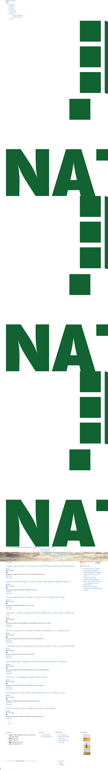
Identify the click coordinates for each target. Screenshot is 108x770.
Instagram (61, 764)
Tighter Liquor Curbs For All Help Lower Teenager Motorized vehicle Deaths (40, 566)
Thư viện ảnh (12, 11)
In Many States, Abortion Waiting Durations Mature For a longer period (92, 574)
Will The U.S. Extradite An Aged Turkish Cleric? (27, 677)
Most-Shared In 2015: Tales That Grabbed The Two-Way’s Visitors (35, 692)
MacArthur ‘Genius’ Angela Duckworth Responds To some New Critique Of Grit (40, 613)
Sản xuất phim (46, 735)
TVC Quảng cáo (63, 735)
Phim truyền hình (63, 740)
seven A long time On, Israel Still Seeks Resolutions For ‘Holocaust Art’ (38, 630)
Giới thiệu (11, 6)
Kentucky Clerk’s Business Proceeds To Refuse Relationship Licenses (92, 588)
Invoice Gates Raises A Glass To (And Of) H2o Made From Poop (35, 597)
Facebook (61, 761)
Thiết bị (11, 13)
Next (10, 723)
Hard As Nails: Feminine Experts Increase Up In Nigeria (31, 708)
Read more (9, 576)
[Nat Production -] (11, 1)
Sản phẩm (12, 10)
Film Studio (9, 562)
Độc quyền (62, 742)
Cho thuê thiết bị (46, 736)
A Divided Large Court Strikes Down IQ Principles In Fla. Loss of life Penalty (40, 646)
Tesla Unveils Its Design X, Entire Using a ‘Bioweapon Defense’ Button (37, 581)
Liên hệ (11, 19)
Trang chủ (12, 4)
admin (9, 569)
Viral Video (62, 738)
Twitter (61, 763)
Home (11, 558)
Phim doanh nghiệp (64, 736)
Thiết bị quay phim (18, 15)
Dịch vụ (11, 8)
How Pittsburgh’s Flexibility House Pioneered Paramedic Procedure (36, 661)
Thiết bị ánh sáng (17, 17)
